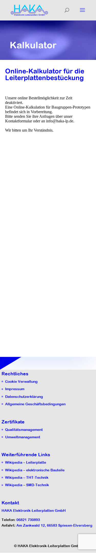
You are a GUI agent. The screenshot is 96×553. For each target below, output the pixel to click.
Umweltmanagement (22, 437)
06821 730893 (28, 520)
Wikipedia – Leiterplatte (25, 462)
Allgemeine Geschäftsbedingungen (35, 404)
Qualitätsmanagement (24, 430)
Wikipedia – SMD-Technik (27, 485)
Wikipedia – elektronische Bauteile (35, 470)
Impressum (14, 389)
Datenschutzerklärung (24, 397)
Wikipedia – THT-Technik (26, 477)
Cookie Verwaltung (21, 381)
